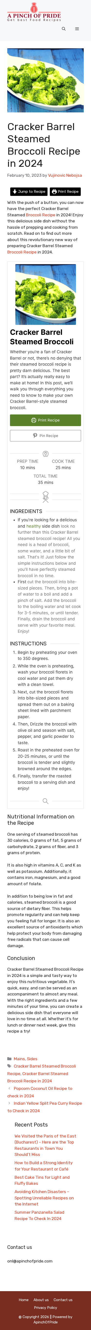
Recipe (48, 214)
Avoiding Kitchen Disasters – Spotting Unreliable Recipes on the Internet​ (44, 1197)
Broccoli (33, 214)
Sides (32, 1058)
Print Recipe (68, 191)
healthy (33, 526)
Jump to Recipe (31, 191)
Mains (19, 1058)
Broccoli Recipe (22, 252)
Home (24, 1300)
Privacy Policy (45, 1307)
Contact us (63, 1300)
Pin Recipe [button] (48, 435)
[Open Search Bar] (63, 29)
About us (41, 1300)
